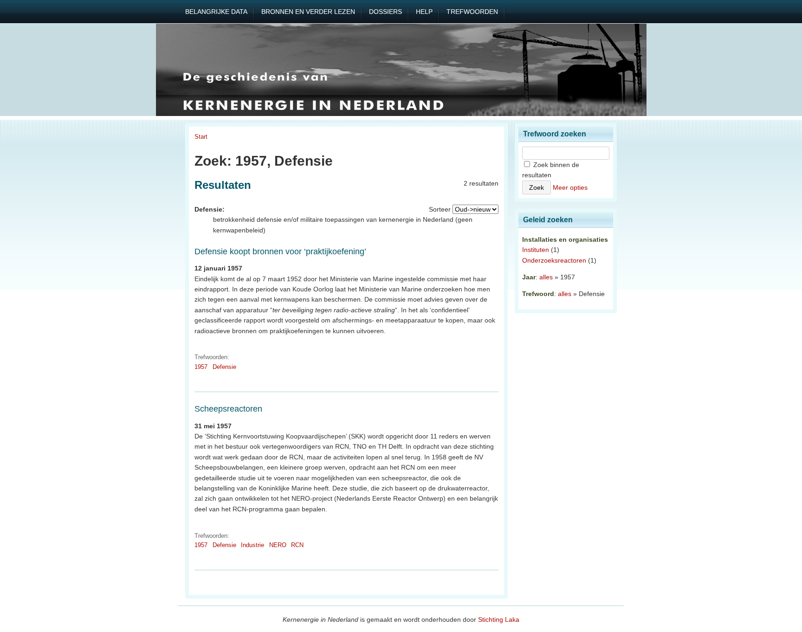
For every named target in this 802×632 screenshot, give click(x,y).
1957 (200, 366)
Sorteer (440, 209)
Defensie (224, 366)
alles (546, 277)
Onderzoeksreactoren (554, 260)
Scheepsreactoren (228, 408)
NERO (277, 545)
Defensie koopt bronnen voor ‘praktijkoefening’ (280, 251)
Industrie (252, 545)
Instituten (535, 249)
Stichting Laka (498, 619)
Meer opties (570, 187)
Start (200, 136)
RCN (297, 545)
